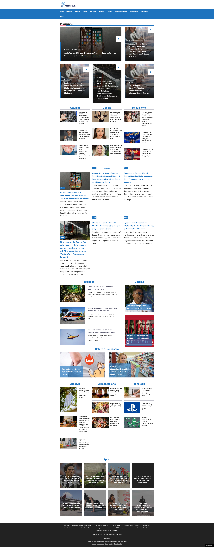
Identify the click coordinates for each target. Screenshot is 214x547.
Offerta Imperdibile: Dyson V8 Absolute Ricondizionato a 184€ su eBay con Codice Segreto (106, 226)
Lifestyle (109, 11)
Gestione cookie (209, 545)
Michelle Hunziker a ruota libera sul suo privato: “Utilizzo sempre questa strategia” (116, 149)
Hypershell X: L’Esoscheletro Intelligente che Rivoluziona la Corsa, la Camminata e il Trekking (139, 226)
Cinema (101, 11)
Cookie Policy (118, 544)
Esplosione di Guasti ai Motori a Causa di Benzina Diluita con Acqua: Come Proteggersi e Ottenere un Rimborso (74, 88)
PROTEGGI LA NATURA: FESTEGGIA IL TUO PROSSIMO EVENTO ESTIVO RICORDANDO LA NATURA (84, 117)
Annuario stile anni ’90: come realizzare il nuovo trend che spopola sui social (84, 134)
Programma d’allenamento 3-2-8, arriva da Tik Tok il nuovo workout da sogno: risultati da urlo (143, 507)
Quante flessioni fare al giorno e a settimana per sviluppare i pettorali (95, 505)
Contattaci (119, 534)
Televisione (93, 11)
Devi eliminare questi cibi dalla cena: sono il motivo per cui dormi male (115, 421)
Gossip (85, 11)
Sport (62, 16)
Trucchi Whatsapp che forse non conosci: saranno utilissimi (147, 421)
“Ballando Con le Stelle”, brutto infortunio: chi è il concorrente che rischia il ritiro (147, 153)
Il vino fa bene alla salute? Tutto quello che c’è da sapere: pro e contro (116, 392)
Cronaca (69, 11)
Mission (94, 544)
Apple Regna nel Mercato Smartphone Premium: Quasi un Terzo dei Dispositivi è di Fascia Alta (74, 195)
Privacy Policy (109, 544)
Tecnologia (144, 11)
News (62, 11)
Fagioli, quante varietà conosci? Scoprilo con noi (115, 405)
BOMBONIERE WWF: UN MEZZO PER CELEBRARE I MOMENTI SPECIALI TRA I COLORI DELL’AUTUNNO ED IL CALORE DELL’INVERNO (84, 424)
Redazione (100, 544)
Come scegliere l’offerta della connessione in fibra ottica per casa (147, 392)
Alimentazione (133, 11)
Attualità (77, 11)
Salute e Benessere (121, 11)
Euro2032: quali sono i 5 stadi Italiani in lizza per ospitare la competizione (71, 505)
